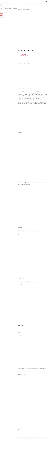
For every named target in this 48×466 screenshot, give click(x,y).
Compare (1, 16)
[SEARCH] (16, 2)
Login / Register (3, 17)
